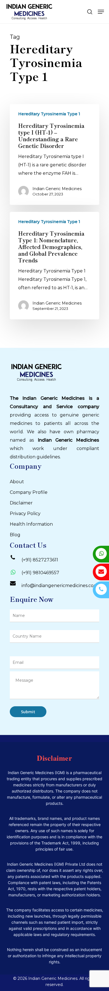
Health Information (31, 524)
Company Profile (29, 492)
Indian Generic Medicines (57, 188)
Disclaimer (21, 503)
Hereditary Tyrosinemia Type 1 (49, 113)
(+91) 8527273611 (40, 559)
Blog (15, 534)
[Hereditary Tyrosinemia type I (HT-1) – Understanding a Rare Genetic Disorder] (54, 154)
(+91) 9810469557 (40, 572)
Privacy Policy (25, 513)
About (17, 481)
